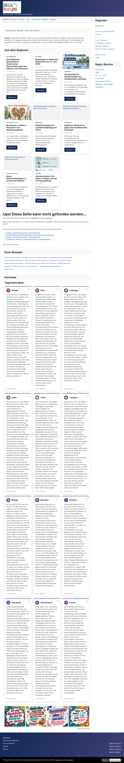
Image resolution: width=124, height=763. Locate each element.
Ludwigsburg (35, 19)
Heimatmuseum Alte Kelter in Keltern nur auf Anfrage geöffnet (46, 178)
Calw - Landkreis (101, 40)
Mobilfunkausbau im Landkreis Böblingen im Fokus (46, 127)
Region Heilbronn (115, 743)
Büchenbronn (11, 56)
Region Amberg (114, 752)
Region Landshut (115, 746)
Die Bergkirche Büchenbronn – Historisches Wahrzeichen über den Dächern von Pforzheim (17, 64)
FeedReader (99, 87)
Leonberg (38, 56)
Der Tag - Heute (100, 75)
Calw (28, 19)
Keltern (38, 173)
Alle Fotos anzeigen (83, 728)
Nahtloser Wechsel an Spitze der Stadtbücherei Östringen (75, 127)
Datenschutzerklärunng (11, 740)
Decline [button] (105, 760)
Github (5, 749)
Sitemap (6, 746)
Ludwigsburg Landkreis (103, 43)
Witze (97, 72)
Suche (97, 58)
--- (96, 52)
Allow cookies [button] (115, 760)
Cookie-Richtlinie (9, 743)
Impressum (6, 737)
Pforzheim (13, 19)
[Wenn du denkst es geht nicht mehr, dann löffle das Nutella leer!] (79, 716)
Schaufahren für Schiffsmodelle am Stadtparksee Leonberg (75, 76)
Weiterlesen (12, 97)
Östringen (68, 122)
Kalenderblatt (99, 70)
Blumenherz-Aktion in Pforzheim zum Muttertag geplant (16, 127)
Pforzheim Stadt (12, 122)
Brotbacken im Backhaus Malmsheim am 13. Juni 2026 (46, 61)
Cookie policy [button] (59, 760)
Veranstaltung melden (102, 81)
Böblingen (45, 19)
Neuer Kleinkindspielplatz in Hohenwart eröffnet (16, 178)
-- (3, 755)
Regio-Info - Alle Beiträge (104, 84)
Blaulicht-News (100, 55)
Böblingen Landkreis (102, 46)
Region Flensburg (115, 749)
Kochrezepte (99, 78)
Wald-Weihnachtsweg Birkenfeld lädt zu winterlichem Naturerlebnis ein (30, 235)
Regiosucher (99, 26)
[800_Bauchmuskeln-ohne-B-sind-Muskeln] (57, 716)
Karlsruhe (53, 19)
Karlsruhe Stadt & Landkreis (104, 49)
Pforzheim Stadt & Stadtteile (105, 31)
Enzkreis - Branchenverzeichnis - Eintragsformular (23, 233)
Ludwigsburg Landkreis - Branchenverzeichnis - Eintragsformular (28, 239)
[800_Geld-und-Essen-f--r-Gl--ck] (36, 716)
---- (96, 28)
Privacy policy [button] (68, 760)
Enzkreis (22, 19)
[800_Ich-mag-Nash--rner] (14, 716)
